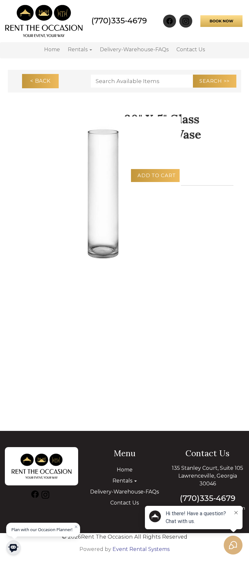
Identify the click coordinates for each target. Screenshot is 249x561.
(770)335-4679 (119, 20)
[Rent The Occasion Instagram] (185, 21)
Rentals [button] (78, 49)
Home (52, 49)
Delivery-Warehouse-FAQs (134, 49)
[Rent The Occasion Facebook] (169, 21)
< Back (40, 81)
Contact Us (190, 49)
